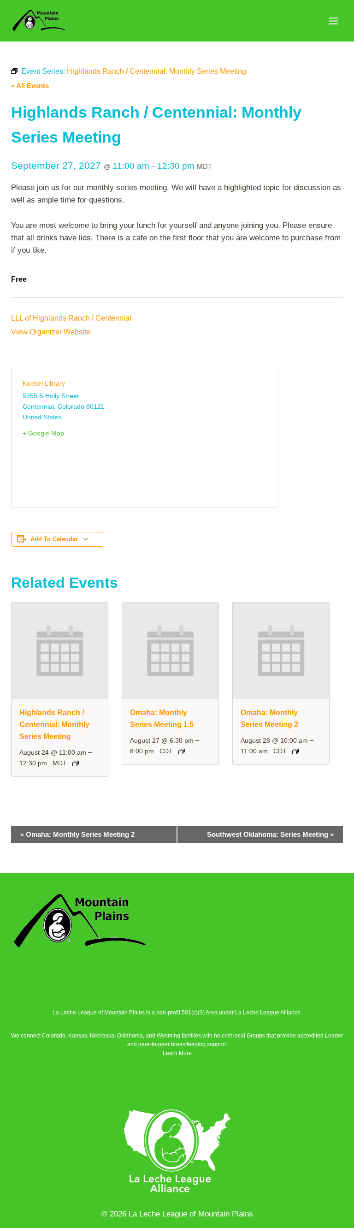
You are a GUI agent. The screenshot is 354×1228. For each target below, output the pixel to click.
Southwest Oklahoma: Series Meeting (270, 834)
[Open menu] (333, 20)
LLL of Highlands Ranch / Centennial (71, 318)
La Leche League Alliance (268, 1012)
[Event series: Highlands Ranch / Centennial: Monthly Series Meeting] (75, 763)
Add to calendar (54, 539)
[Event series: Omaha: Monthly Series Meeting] (181, 751)
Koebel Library (44, 383)
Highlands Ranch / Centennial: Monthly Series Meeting (54, 724)
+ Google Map (43, 433)
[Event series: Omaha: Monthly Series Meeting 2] (295, 751)
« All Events (30, 85)
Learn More (177, 1053)
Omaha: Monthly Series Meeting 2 (77, 834)
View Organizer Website (50, 332)
